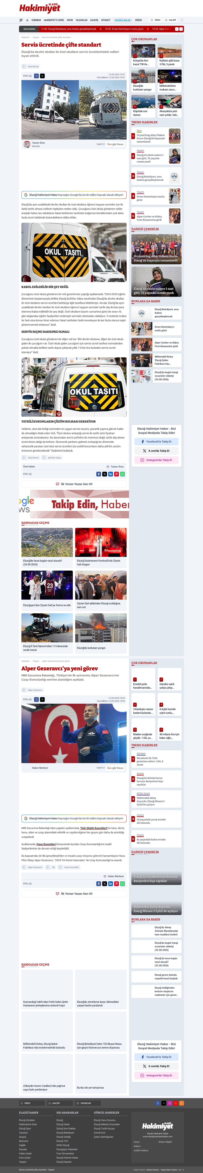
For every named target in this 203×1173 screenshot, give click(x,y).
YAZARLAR (86, 1103)
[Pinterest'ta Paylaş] (116, 474)
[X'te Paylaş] (42, 76)
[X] (163, 1103)
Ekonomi (23, 1141)
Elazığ (59, 1120)
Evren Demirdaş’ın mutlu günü (124, 29)
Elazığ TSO (62, 1141)
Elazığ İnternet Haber (67, 1157)
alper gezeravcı (35, 690)
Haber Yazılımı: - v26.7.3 (159, 1170)
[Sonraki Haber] (181, 29)
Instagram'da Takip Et (159, 460)
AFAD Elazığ (62, 1145)
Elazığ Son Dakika (65, 1128)
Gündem (36, 20)
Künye (137, 1142)
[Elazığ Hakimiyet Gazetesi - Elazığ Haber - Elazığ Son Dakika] (157, 1126)
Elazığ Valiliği (63, 1136)
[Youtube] (175, 1103)
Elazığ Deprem (64, 1161)
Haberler (25, 37)
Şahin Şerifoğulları (103, 1136)
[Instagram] (169, 1103)
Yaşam (36, 37)
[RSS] (181, 1103)
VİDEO (157, 20)
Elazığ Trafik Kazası (104, 1128)
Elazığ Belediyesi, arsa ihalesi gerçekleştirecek (68, 29)
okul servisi (33, 66)
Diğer (138, 20)
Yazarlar (81, 20)
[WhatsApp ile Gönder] (122, 474)
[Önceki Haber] (177, 29)
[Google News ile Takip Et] (115, 144)
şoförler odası (54, 458)
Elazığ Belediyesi (65, 1132)
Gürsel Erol (99, 1132)
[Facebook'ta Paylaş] (36, 76)
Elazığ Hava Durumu (104, 1120)
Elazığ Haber (63, 1124)
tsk (53, 867)
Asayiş (94, 20)
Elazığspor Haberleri (66, 1149)
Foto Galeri (24, 1157)
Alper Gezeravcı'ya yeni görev (56, 661)
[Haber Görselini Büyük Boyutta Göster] (74, 110)
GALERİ (172, 20)
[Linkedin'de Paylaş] (110, 474)
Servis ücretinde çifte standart (56, 37)
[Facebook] (157, 1103)
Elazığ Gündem (27, 1120)
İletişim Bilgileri (165, 1142)
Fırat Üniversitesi (65, 1153)
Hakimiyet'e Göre (54, 20)
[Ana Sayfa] (27, 20)
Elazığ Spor (25, 1128)
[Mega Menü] (21, 20)
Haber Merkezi (40, 768)
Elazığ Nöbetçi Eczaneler (107, 1124)
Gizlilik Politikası (141, 1150)
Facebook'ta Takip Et (159, 441)
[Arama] (182, 20)
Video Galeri (25, 1153)
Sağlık (22, 1145)
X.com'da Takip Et (158, 450)
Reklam (137, 1146)
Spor (70, 20)
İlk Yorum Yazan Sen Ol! (76, 484)
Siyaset (105, 20)
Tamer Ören (38, 144)
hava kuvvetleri (71, 867)
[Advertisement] (74, 170)
